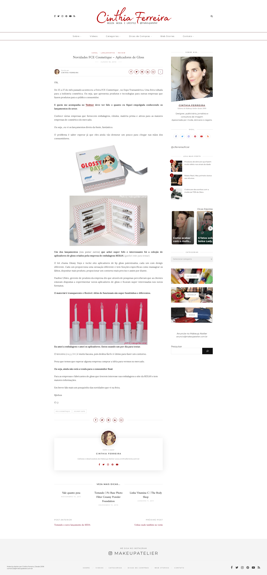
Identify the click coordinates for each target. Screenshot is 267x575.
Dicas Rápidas (205, 209)
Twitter (90, 104)
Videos (94, 36)
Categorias (112, 36)
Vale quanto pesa (71, 493)
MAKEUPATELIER (136, 553)
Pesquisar (176, 346)
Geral (95, 53)
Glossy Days (79, 411)
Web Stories (167, 36)
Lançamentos (108, 53)
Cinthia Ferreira (69, 73)
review (121, 53)
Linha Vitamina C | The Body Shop (146, 495)
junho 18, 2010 (108, 62)
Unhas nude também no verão (148, 525)
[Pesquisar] (207, 351)
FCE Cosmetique (63, 411)
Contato (187, 36)
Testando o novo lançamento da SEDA (72, 525)
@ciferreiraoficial (180, 147)
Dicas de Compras (139, 36)
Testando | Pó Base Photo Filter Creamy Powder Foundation (108, 497)
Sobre (76, 36)
